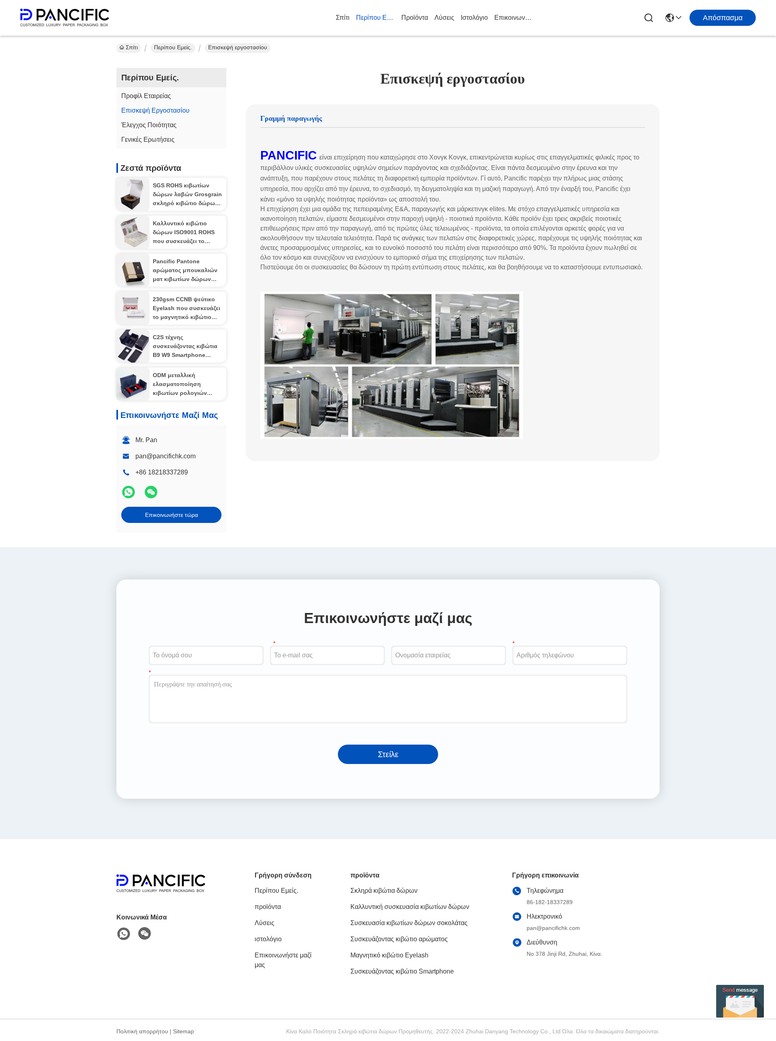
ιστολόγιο (474, 17)
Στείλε (388, 754)
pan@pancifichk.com (165, 456)
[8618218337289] (123, 934)
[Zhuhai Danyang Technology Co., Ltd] (64, 18)
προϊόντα (414, 17)
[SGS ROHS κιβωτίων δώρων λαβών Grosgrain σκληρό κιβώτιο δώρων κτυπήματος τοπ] (133, 194)
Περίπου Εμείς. (375, 17)
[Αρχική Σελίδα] (160, 893)
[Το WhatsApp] (129, 495)
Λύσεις (444, 17)
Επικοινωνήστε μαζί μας (513, 17)
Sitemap (183, 1031)
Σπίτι (343, 17)
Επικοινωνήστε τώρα (171, 515)
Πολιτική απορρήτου (142, 1031)
